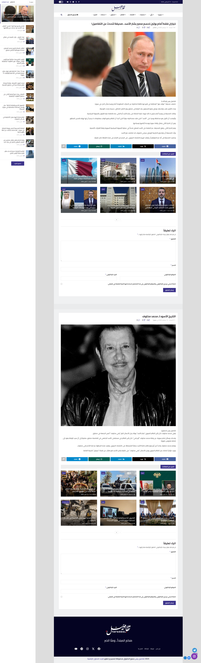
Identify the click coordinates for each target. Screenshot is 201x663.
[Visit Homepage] (118, 8)
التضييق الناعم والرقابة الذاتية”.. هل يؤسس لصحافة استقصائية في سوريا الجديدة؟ (13, 107)
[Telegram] (81, 648)
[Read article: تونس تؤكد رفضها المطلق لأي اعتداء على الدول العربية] (118, 171)
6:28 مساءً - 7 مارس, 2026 (127, 523)
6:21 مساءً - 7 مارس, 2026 (88, 523)
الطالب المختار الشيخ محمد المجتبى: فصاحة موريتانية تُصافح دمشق (13, 49)
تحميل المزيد (17, 163)
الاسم (173, 265)
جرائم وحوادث (65, 502)
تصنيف (31, 2)
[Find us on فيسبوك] (78, 2)
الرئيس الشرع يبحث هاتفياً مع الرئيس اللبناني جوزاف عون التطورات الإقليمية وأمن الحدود (13, 61)
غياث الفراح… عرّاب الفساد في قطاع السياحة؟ (13, 38)
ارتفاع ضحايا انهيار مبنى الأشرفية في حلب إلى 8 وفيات (13, 118)
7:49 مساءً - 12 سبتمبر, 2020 (167, 27)
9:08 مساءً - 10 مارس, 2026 (87, 494)
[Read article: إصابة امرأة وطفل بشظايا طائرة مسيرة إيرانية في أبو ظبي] (158, 171)
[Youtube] (76, 648)
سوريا (155, 320)
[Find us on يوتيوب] (67, 2)
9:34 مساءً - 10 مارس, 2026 (166, 494)
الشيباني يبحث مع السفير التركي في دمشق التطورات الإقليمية (13, 95)
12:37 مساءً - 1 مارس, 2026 (87, 211)
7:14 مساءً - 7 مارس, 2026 (166, 523)
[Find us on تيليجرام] (73, 2)
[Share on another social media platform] (63, 146)
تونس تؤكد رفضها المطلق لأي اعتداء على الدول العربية (119, 177)
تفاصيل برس (140, 658)
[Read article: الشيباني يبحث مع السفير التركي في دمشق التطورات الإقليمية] (158, 513)
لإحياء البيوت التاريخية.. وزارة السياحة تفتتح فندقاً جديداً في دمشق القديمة (13, 84)
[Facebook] (99, 648)
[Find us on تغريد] (76, 2)
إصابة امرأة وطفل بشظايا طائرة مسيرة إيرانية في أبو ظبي (157, 177)
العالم (155, 27)
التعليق (172, 239)
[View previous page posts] (120, 219)
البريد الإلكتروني (111, 274)
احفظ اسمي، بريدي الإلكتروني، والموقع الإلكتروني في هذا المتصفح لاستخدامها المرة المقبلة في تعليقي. (142, 284)
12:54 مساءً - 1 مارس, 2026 (87, 181)
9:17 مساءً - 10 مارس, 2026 (127, 494)
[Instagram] (87, 648)
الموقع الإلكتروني (170, 274)
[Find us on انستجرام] (70, 2)
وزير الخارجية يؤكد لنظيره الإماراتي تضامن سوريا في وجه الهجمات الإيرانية (80, 206)
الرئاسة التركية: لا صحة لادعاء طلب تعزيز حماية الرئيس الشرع (14, 152)
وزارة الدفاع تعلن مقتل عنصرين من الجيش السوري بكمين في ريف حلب (13, 141)
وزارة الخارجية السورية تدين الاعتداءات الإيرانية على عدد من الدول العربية (121, 206)
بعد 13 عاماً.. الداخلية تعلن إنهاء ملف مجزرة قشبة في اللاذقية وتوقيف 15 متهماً (13, 73)
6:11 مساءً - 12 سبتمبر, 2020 (167, 320)
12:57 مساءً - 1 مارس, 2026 (127, 181)
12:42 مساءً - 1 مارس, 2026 (166, 211)
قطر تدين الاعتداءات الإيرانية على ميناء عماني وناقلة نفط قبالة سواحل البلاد (78, 177)
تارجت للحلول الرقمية (95, 658)
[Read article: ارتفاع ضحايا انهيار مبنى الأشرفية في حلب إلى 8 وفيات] (79, 513)
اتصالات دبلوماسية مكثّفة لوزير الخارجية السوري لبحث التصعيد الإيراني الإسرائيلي (159, 206)
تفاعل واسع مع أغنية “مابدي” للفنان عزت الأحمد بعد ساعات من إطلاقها (13, 27)
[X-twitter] (93, 648)
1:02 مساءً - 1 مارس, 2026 (166, 181)
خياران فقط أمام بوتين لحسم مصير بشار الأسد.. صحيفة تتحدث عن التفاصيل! (18, 15)
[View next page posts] (116, 219)
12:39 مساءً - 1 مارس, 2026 (127, 211)
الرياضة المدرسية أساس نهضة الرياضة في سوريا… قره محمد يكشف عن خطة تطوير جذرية (13, 130)
